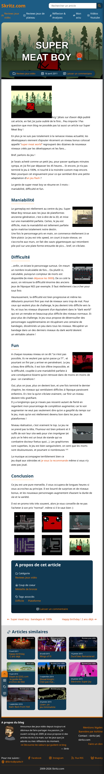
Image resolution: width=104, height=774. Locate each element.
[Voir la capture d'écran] (31, 117)
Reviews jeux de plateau (35, 15)
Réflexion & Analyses (59, 15)
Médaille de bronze (26, 589)
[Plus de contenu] (4, 687)
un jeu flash (33, 178)
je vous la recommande (54, 460)
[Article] (4, 680)
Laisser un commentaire (79, 73)
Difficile (19, 600)
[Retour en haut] (4, 674)
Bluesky (99, 757)
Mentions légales (93, 727)
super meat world (31, 144)
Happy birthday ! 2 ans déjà (78, 619)
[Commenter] (4, 693)
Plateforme (34, 600)
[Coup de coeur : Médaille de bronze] (79, 57)
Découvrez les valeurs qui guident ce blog (45, 744)
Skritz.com (13, 5)
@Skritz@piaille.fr (14, 761)
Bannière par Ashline (91, 731)
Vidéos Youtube (95, 15)
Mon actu (78, 15)
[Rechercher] (99, 6)
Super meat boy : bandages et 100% (31, 619)
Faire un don (95, 744)
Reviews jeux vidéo (11, 15)
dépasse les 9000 (43, 278)
